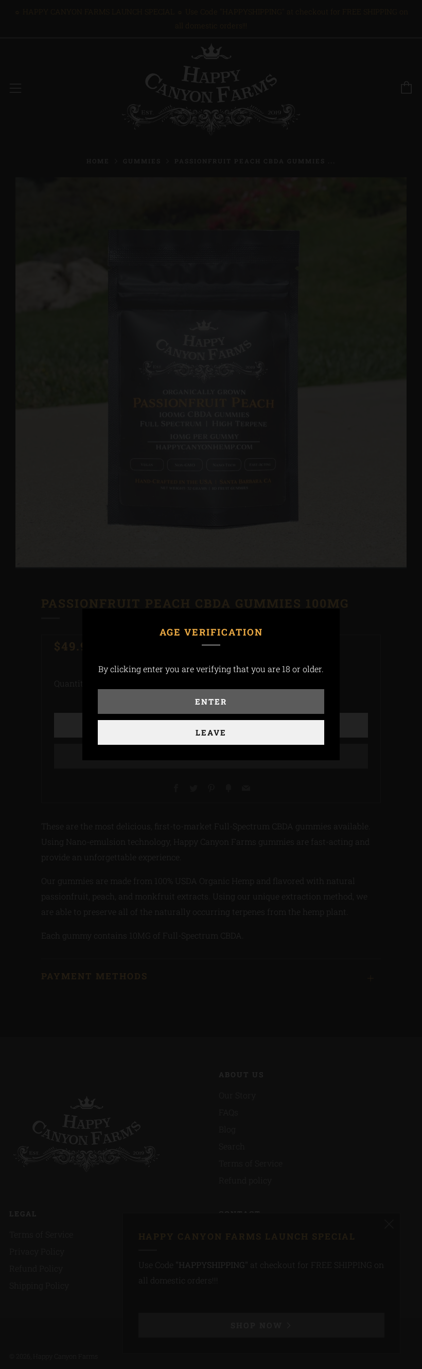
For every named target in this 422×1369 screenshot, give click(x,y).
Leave (211, 732)
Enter (211, 701)
